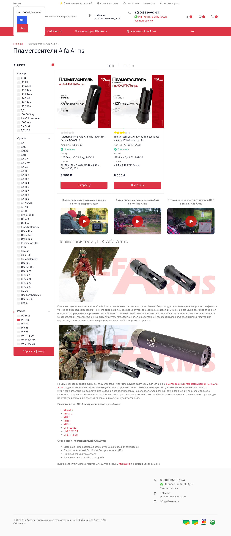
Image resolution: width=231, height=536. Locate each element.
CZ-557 (25, 222)
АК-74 (24, 166)
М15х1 (24, 327)
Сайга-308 (27, 298)
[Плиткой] (125, 66)
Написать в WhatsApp (152, 16)
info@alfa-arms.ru (169, 501)
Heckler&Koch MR (31, 294)
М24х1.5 (25, 315)
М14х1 (24, 323)
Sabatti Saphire (29, 258)
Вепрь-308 (27, 214)
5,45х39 (25, 126)
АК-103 (25, 179)
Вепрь (24, 302)
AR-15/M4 (26, 203)
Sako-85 (25, 254)
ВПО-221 (26, 278)
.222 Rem (26, 90)
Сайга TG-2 (27, 266)
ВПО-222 (26, 282)
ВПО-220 (26, 274)
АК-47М (25, 163)
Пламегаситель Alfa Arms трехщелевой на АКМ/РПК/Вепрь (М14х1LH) (137, 138)
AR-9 (24, 211)
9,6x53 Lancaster (31, 118)
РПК (23, 246)
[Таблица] (133, 66)
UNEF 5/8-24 (28, 339)
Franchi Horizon (30, 227)
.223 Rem (26, 94)
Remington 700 (29, 242)
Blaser (24, 290)
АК (22, 142)
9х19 (23, 78)
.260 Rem (26, 102)
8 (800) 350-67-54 (146, 12)
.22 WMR (26, 86)
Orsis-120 (26, 238)
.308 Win (26, 122)
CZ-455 (25, 219)
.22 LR (24, 82)
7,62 (23, 110)
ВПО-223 (26, 286)
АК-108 (25, 195)
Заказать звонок (143, 20)
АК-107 (25, 190)
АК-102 (25, 174)
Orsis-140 (26, 235)
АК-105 (25, 187)
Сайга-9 (25, 262)
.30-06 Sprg (28, 114)
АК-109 (25, 198)
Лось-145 (26, 230)
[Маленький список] (109, 66)
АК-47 (24, 158)
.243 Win (26, 98)
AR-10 (24, 206)
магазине (124, 463)
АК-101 (25, 171)
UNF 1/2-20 (27, 335)
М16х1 (24, 331)
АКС (23, 155)
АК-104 (25, 182)
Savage (25, 250)
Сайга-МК (27, 270)
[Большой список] (113, 66)
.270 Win (26, 106)
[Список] (129, 66)
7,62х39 (25, 130)
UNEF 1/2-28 (28, 343)
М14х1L (25, 319)
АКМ (23, 147)
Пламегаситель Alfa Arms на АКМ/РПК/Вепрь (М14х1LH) (83, 138)
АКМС (24, 150)
